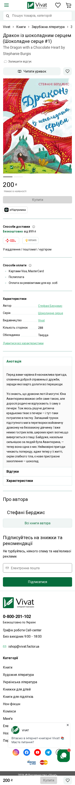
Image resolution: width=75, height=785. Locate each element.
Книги (7, 667)
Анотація (13, 361)
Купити (37, 200)
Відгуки (12, 472)
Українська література (20, 682)
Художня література (18, 675)
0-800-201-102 (17, 616)
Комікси (9, 711)
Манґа (7, 719)
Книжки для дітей (17, 689)
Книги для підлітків (18, 697)
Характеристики (19, 481)
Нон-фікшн (11, 704)
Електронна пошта (25, 568)
